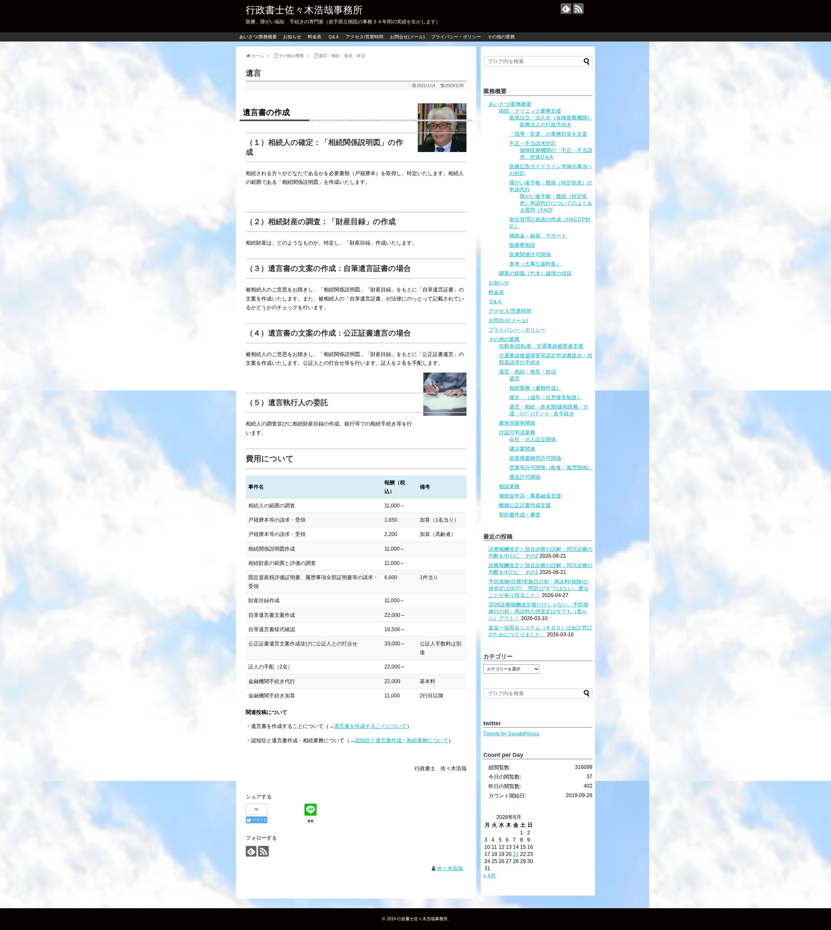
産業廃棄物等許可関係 (535, 458)
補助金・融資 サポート (537, 235)
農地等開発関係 (517, 423)
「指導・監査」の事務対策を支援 (548, 134)
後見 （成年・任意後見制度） (545, 397)
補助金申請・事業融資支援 (530, 496)
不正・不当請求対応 (532, 143)
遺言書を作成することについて (370, 726)
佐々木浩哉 (450, 868)
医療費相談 (522, 245)
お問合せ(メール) (407, 36)
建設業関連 (522, 449)
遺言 (514, 378)
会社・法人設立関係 (532, 439)
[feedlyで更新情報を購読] (566, 8)
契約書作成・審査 (519, 514)
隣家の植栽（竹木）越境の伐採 (535, 273)
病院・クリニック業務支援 (530, 111)
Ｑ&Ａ (334, 36)
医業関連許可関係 (530, 254)
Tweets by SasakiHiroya (511, 733)
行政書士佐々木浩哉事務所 (304, 10)
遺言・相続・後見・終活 (527, 372)
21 (516, 854)
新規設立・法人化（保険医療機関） (550, 118)
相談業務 (509, 486)
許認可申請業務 (517, 432)
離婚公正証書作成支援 (525, 505)
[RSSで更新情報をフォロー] (578, 8)
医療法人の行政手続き (546, 124)
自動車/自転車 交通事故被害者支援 (541, 346)
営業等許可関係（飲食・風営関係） (550, 467)
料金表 (314, 36)
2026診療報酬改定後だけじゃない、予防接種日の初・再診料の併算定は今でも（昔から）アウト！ (539, 611)
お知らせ (292, 36)
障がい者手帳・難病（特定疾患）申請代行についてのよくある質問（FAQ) (556, 203)
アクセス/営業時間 (364, 36)
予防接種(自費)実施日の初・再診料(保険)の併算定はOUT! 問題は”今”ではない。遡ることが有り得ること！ (539, 588)
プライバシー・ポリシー (456, 36)
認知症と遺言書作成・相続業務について (401, 740)
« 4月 (489, 875)
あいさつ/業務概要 (258, 36)
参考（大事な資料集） (535, 264)
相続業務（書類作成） (535, 388)
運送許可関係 (524, 477)
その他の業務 (501, 36)
